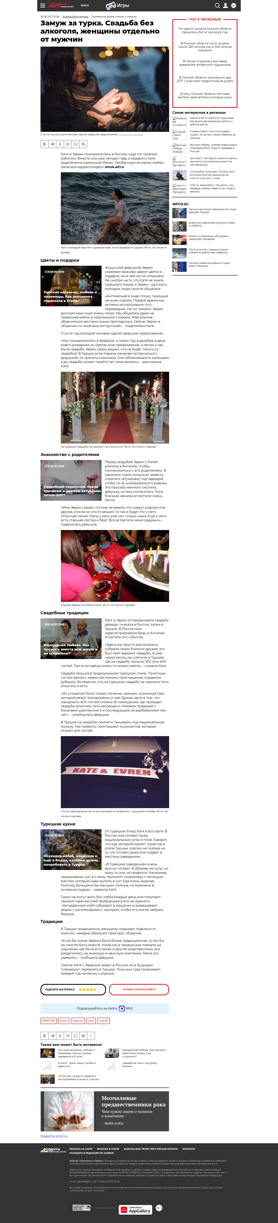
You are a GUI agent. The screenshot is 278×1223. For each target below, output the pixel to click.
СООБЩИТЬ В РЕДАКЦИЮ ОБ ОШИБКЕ (91, 1153)
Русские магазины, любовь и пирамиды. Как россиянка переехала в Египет (76, 1053)
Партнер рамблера (104, 1208)
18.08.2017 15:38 (49, 16)
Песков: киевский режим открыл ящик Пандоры (209, 264)
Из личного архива (131, 134)
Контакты (189, 1149)
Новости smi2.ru (54, 1136)
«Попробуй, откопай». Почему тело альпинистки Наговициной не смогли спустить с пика (212, 175)
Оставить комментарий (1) (139, 989)
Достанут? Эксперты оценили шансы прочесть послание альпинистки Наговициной (213, 161)
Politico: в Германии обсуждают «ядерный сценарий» (209, 237)
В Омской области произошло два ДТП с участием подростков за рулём (205, 79)
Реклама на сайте (80, 1149)
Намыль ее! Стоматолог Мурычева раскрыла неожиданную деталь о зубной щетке (212, 121)
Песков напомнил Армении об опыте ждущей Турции (212, 211)
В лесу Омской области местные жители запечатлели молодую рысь (205, 95)
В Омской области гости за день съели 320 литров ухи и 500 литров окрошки (205, 47)
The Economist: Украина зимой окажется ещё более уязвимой (208, 251)
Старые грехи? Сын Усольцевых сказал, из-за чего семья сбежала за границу (212, 134)
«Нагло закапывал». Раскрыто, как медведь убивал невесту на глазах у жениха (212, 188)
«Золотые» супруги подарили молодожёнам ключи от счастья (78, 1077)
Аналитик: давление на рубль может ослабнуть (212, 224)
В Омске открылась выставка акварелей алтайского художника (205, 63)
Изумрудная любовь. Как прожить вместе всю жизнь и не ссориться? (144, 1053)
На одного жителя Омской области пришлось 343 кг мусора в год (205, 30)
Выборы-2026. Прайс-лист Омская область (151, 1149)
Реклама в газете (108, 1149)
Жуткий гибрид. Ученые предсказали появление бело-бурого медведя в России (213, 148)
